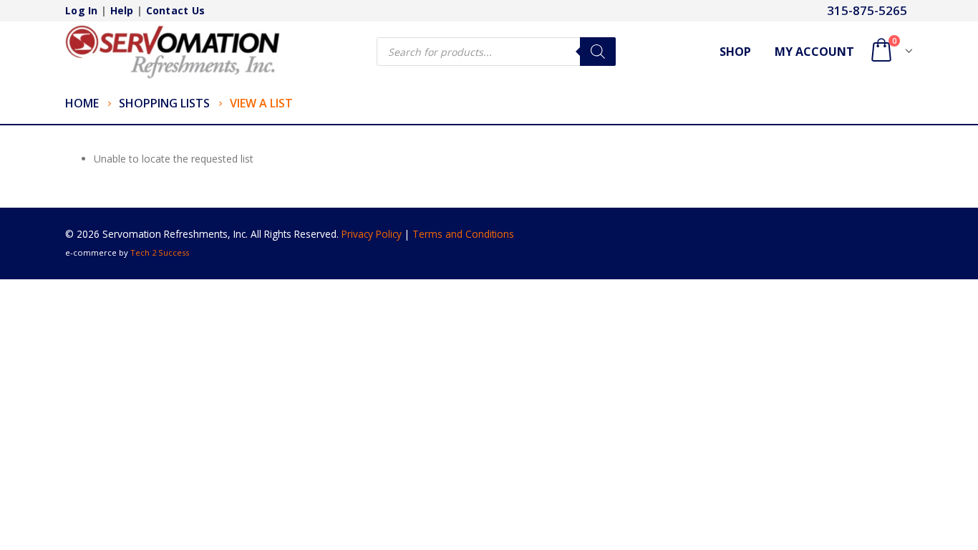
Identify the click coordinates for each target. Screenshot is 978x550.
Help (122, 10)
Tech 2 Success (159, 252)
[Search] (598, 51)
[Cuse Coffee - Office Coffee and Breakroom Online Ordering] (172, 52)
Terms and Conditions (463, 234)
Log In (81, 10)
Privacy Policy (372, 234)
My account (814, 51)
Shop (735, 51)
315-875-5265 (867, 10)
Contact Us (175, 10)
